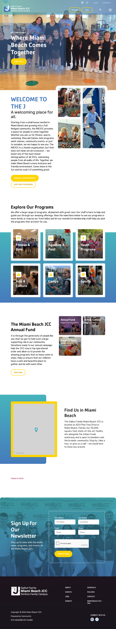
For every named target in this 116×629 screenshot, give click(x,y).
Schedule (91, 588)
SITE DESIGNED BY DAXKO (22, 620)
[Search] (100, 10)
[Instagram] (87, 2)
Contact (91, 597)
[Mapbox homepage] (19, 453)
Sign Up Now (63, 554)
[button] (70, 325)
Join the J (19, 62)
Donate (75, 10)
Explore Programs (23, 184)
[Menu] (110, 10)
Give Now (18, 372)
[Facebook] (82, 2)
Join (87, 10)
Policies (90, 592)
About (68, 588)
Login (95, 3)
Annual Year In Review (25, 178)
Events (68, 592)
